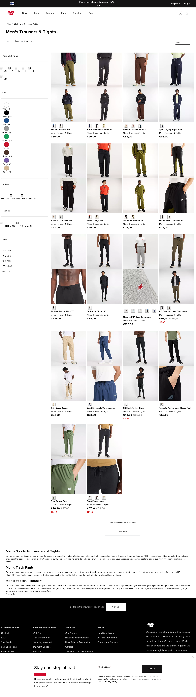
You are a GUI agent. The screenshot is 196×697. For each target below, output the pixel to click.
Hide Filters (14, 41)
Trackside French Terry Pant (100, 129)
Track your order (41, 637)
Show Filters (28, 41)
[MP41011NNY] (90, 404)
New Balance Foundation (78, 642)
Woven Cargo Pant (95, 220)
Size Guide (6, 642)
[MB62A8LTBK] (126, 217)
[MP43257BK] (53, 308)
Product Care (7, 651)
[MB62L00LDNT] (162, 126)
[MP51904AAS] (53, 497)
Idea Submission (105, 633)
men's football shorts (18, 588)
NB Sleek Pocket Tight (133, 408)
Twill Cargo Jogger (59, 408)
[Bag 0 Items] (187, 13)
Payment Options (42, 646)
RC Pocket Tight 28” (96, 311)
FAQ (3, 637)
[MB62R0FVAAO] (97, 217)
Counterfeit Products (107, 642)
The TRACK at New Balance (79, 651)
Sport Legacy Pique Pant (170, 129)
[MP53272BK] (162, 308)
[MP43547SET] (133, 310)
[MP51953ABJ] (133, 126)
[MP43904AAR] (104, 497)
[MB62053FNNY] (90, 126)
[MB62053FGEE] (104, 126)
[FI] (10, 4)
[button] (180, 13)
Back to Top (11, 594)
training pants (74, 559)
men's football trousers (42, 588)
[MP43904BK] (97, 497)
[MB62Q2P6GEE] (169, 217)
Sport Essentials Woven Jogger (101, 408)
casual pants (32, 572)
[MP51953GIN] (126, 126)
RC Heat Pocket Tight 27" (62, 311)
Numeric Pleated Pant (61, 129)
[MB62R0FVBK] (90, 217)
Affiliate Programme (107, 637)
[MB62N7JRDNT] (53, 126)
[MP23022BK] (162, 404)
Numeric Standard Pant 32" (135, 129)
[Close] (192, 656)
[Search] (174, 13)
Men (9, 24)
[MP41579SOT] (53, 404)
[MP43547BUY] (154, 310)
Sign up (115, 607)
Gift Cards (38, 633)
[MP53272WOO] (169, 308)
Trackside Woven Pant (133, 220)
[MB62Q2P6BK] (162, 217)
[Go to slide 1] (96, 6)
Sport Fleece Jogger (96, 501)
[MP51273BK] (90, 308)
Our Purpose (71, 633)
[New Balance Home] (11, 13)
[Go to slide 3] (100, 6)
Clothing (17, 24)
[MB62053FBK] (97, 126)
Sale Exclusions (9, 646)
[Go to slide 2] (98, 6)
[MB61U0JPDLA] (53, 217)
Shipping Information (43, 642)
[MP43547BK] (147, 310)
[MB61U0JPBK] (60, 217)
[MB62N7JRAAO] (60, 126)
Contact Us (6, 633)
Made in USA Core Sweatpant (137, 317)
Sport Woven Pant (59, 501)
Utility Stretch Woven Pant (171, 220)
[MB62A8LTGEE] (133, 217)
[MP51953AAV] (140, 126)
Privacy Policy (110, 682)
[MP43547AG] (126, 310)
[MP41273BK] (126, 404)
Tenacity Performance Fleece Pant (175, 408)
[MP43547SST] (140, 310)
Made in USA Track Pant (62, 220)
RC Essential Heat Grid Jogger (173, 311)
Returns (37, 651)
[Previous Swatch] (124, 307)
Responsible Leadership (77, 637)
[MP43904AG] (90, 497)
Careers (69, 646)
